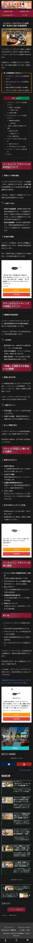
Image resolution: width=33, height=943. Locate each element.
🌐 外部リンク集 (24, 930)
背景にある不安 (13, 131)
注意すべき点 (14, 110)
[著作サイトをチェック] (8, 764)
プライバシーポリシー (24, 927)
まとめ (9, 154)
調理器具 (13, 754)
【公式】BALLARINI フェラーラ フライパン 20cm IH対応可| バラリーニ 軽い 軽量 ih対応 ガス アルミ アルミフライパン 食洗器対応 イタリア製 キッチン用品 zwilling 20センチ (16, 704)
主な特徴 (12, 123)
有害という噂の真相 (14, 107)
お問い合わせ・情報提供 (9, 930)
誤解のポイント (14, 133)
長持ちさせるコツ (14, 144)
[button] (29, 502)
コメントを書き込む (16, 909)
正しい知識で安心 (14, 136)
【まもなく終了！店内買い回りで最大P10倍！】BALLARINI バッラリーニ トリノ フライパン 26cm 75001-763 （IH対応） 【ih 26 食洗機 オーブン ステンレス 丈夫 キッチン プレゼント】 (16, 279)
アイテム (5, 754)
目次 (13, 98)
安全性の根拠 (12, 113)
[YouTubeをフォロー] (24, 764)
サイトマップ (8, 927)
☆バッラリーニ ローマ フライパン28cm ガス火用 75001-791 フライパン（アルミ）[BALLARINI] (16, 540)
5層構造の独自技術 (14, 120)
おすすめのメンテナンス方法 (17, 146)
